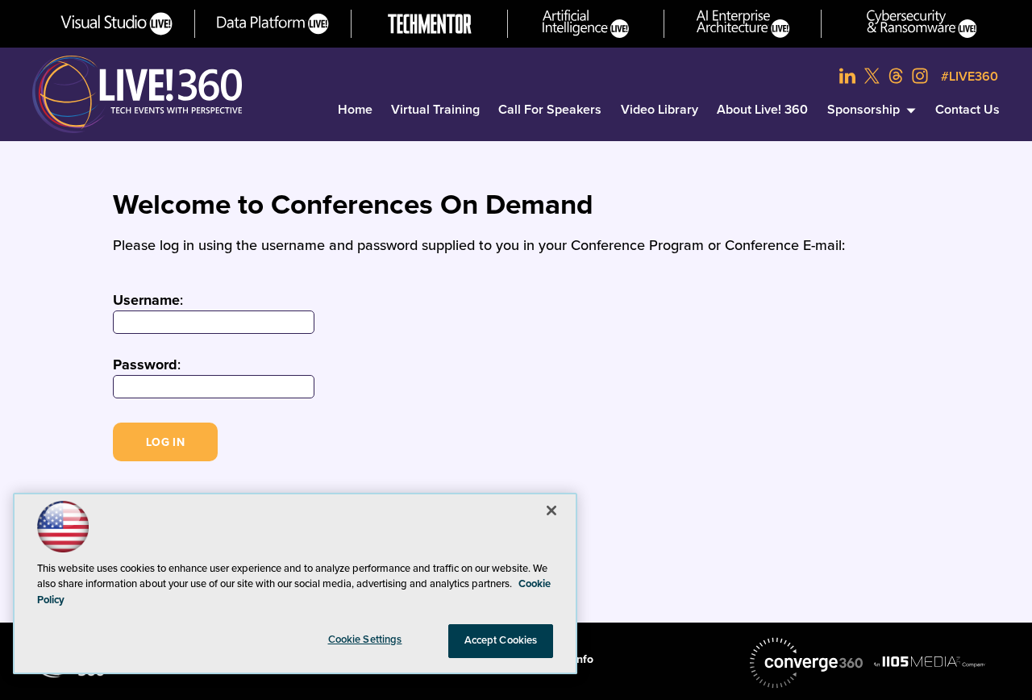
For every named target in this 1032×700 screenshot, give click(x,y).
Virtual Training (435, 110)
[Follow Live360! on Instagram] (920, 76)
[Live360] (137, 94)
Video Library (659, 110)
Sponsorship (863, 110)
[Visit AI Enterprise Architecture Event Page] (743, 24)
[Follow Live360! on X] (871, 76)
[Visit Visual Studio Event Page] (116, 24)
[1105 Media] (929, 661)
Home (355, 110)
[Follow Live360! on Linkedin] (847, 76)
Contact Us (967, 110)
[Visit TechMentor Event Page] (430, 24)
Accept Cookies (501, 640)
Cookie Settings (365, 639)
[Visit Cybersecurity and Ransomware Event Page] (922, 24)
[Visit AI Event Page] (586, 24)
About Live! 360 (762, 110)
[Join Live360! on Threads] (896, 76)
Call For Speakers (549, 110)
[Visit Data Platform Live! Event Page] (273, 24)
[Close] (551, 510)
